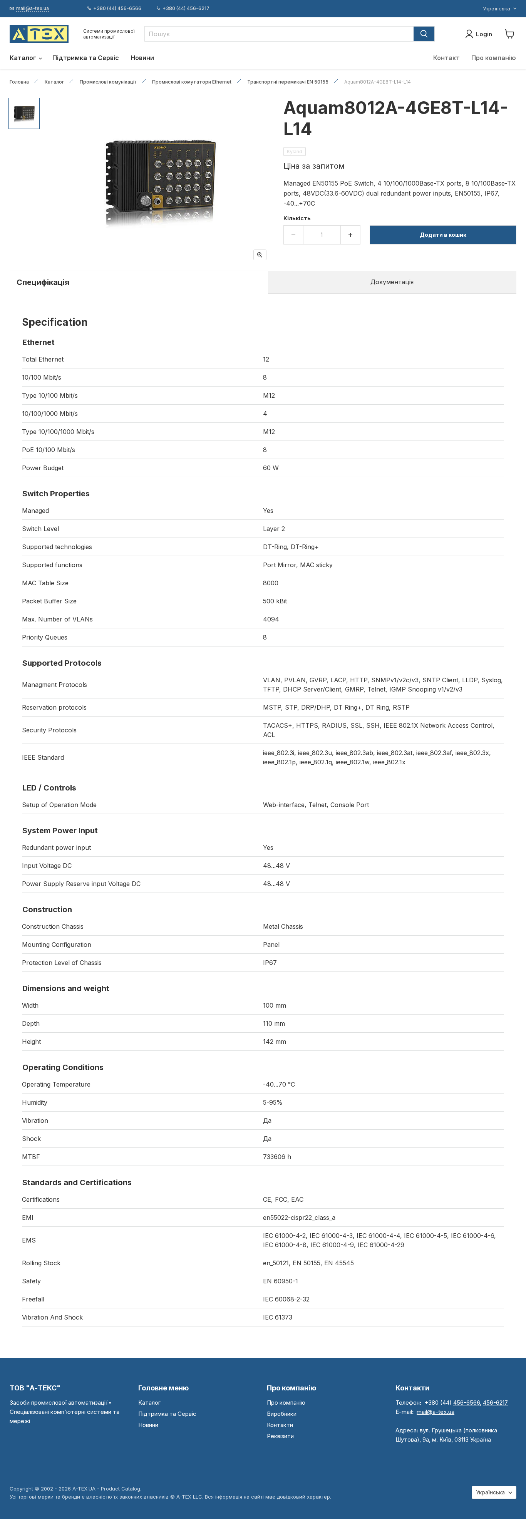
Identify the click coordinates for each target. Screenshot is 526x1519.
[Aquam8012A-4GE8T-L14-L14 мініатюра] (24, 113)
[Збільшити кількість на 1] (350, 235)
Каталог (24, 58)
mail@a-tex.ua (435, 1411)
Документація (392, 282)
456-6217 (495, 1402)
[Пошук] (424, 34)
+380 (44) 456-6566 (117, 8)
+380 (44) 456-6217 (185, 8)
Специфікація (43, 282)
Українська (496, 8)
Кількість (297, 218)
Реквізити (280, 1436)
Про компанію (493, 58)
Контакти (280, 1425)
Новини (142, 58)
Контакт (446, 58)
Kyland (294, 151)
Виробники (282, 1413)
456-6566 (466, 1402)
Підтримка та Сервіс (85, 58)
